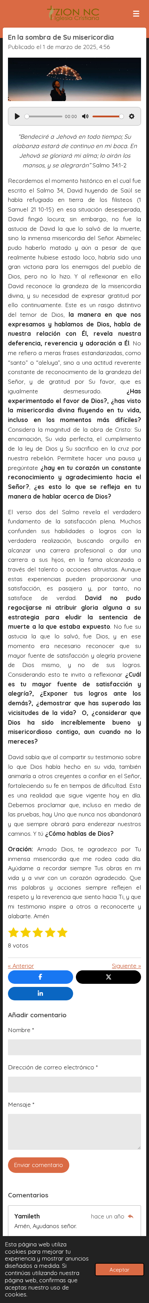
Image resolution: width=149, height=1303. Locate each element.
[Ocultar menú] (136, 13)
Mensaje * (21, 1104)
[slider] (43, 116)
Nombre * (21, 1029)
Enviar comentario (38, 1164)
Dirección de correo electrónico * (53, 1067)
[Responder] (130, 1216)
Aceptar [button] (119, 1269)
